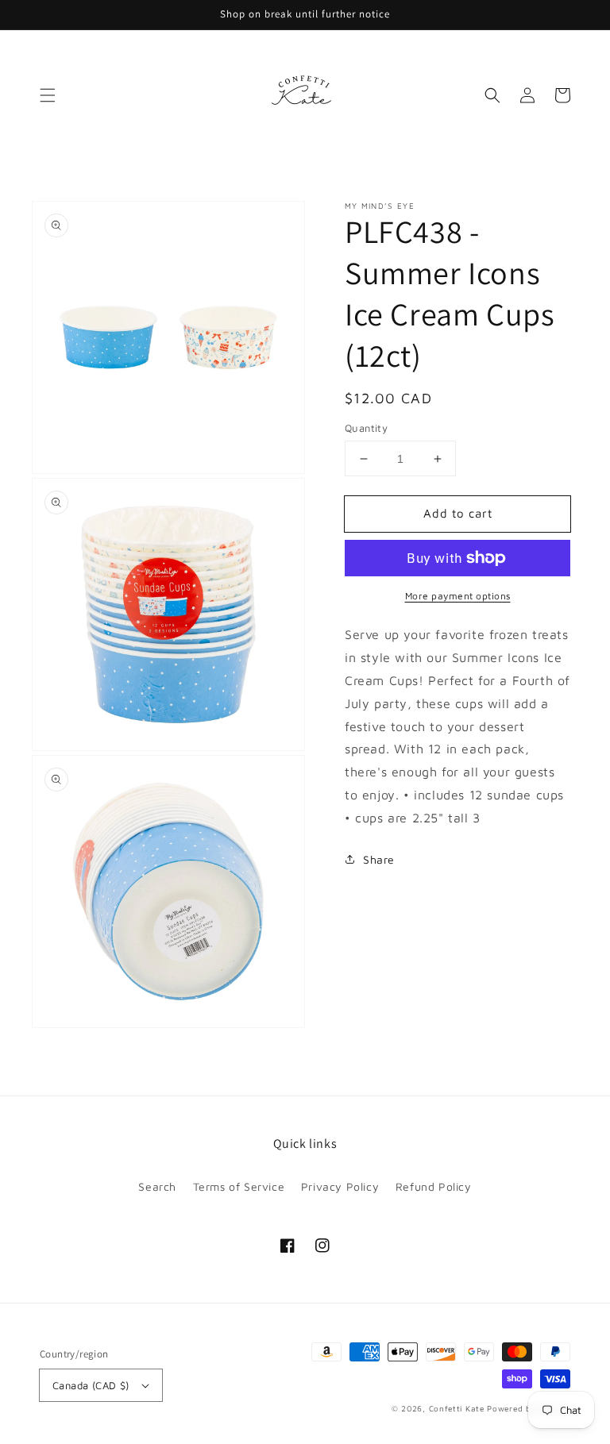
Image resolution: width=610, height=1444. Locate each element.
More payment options (458, 596)
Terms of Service (239, 1186)
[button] (47, 95)
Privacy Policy (340, 1186)
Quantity (366, 428)
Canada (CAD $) (90, 1385)
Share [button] (379, 859)
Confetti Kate (458, 1408)
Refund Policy (434, 1186)
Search (157, 1186)
